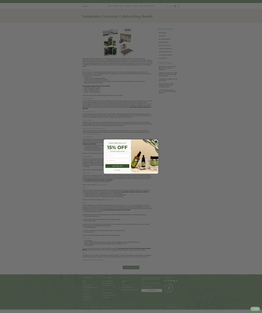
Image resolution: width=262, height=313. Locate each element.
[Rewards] (255, 309)
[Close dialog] (156, 141)
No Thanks (117, 170)
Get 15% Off (117, 166)
